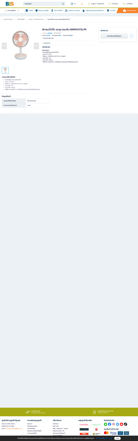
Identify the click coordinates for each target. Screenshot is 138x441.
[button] (4, 46)
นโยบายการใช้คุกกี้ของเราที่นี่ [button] (104, 438)
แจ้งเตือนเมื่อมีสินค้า (114, 36)
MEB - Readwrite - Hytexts (60, 428)
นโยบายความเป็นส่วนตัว (59, 433)
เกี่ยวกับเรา (56, 424)
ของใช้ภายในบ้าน (8, 19)
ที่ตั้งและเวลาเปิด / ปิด (58, 431)
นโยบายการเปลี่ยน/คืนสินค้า (34, 431)
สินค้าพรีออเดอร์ (131, 10)
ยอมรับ (117, 438)
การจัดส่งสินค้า (31, 428)
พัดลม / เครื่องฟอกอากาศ (36, 19)
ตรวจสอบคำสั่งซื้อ (32, 433)
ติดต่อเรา (29, 424)
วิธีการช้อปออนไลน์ (32, 426)
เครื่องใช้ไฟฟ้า (21, 19)
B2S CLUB (56, 426)
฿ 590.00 (46, 47)
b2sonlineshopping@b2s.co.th (13, 428)
